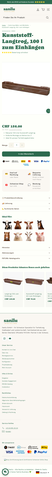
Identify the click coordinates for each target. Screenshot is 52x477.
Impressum (6, 406)
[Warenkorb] (43, 9)
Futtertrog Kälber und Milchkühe (18, 25)
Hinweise (6, 247)
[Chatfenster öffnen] (5, 471)
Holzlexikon (6, 387)
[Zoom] (48, 111)
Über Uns (5, 353)
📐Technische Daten (10, 209)
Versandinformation (15, 129)
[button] (7, 52)
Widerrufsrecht (7, 403)
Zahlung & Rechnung (9, 412)
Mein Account (6, 367)
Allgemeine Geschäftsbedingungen (13, 400)
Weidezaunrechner (8, 359)
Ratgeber (5, 378)
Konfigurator (6, 361)
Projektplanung (7, 365)
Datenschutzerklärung (9, 397)
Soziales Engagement (9, 381)
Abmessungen (8, 253)
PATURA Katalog (7, 384)
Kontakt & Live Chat (9, 350)
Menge (5, 145)
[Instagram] (4, 338)
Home (4, 25)
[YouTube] (10, 338)
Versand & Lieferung (9, 409)
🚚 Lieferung (7, 203)
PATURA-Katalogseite (11, 258)
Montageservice (7, 356)
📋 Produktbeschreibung (12, 198)
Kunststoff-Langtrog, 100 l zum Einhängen (15, 27)
